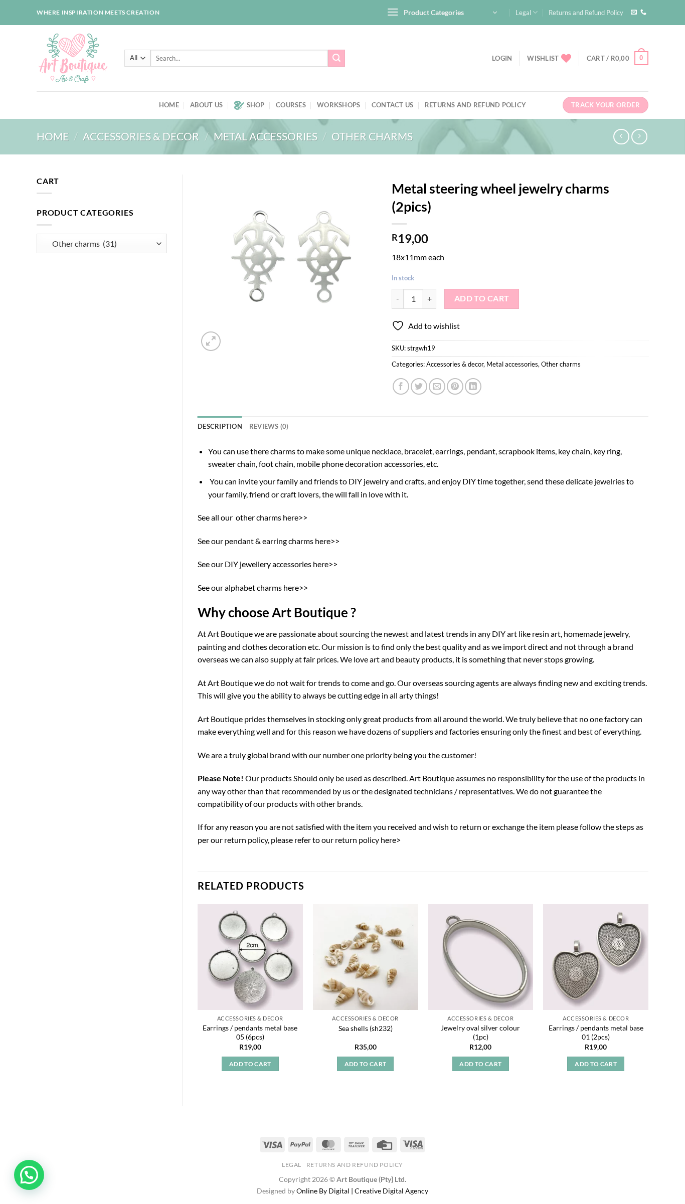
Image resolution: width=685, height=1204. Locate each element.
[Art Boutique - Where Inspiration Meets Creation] (73, 58)
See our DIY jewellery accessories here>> (267, 564)
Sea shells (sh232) (365, 1028)
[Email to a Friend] (437, 386)
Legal (523, 13)
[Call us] (643, 12)
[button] (29, 1175)
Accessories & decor (141, 136)
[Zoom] (211, 341)
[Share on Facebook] (401, 386)
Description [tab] (220, 426)
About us (206, 105)
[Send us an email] (634, 12)
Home (169, 105)
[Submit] (336, 58)
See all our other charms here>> (252, 517)
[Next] (647, 996)
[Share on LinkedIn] (473, 386)
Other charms (372, 136)
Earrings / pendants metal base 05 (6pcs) (250, 1032)
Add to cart (481, 298)
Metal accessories (265, 136)
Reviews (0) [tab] (269, 426)
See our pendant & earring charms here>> (268, 541)
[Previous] (198, 996)
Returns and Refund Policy (586, 13)
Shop (256, 105)
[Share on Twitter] (419, 386)
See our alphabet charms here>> (253, 587)
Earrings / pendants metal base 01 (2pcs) (596, 1032)
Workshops (338, 105)
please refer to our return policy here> (336, 839)
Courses (291, 105)
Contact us (393, 105)
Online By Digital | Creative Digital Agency (362, 1190)
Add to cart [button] (250, 1064)
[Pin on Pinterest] (455, 386)
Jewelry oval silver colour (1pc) (480, 1032)
